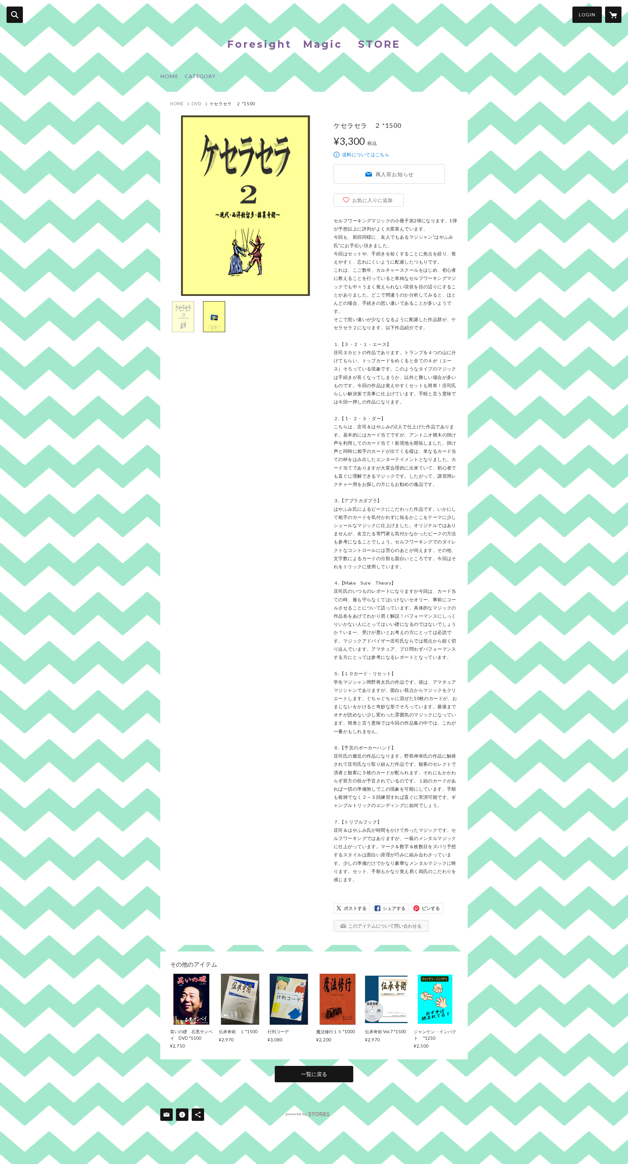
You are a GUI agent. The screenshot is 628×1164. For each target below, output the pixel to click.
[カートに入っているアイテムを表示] (613, 15)
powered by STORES (307, 1114)
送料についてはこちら (365, 154)
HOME (169, 76)
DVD (197, 103)
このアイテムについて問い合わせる (385, 926)
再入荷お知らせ (394, 174)
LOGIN (587, 14)
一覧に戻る (314, 1074)
